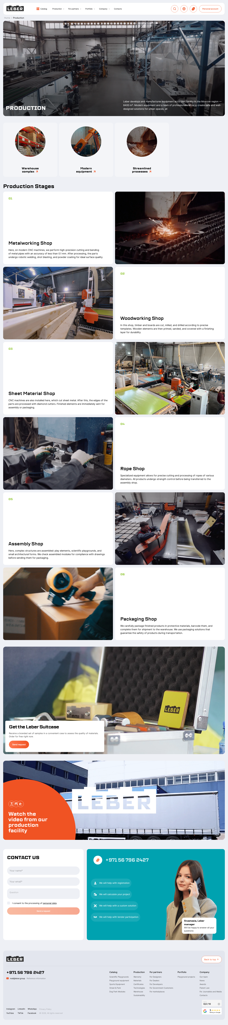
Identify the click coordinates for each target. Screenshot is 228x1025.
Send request (19, 744)
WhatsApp (32, 1009)
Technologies (139, 988)
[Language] (184, 8)
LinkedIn (21, 1009)
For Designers (155, 977)
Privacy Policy (45, 1009)
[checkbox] (8, 903)
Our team (204, 977)
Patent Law (204, 988)
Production (57, 9)
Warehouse (138, 991)
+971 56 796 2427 (127, 860)
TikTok (20, 1013)
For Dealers (154, 980)
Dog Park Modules (117, 991)
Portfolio (88, 9)
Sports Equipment (117, 984)
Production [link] (18, 17)
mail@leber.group (17, 978)
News (202, 980)
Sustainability (139, 995)
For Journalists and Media (211, 991)
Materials (137, 980)
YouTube (10, 1013)
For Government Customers (161, 988)
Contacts (118, 9)
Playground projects (186, 977)
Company (103, 9)
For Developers (156, 984)
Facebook (32, 1013)
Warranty (137, 977)
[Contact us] (193, 8)
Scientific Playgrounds (119, 977)
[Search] (174, 8)
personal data (50, 903)
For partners (73, 9)
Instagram (10, 1009)
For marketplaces (157, 991)
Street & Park (115, 988)
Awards (203, 984)
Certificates (138, 984)
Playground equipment (119, 980)
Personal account (210, 9)
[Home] (15, 8)
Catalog (43, 9)
